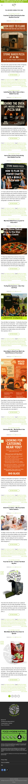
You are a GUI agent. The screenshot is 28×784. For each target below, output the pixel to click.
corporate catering (16, 80)
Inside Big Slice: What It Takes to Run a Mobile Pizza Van (14, 93)
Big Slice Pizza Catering (22, 79)
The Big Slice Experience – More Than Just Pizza (14, 286)
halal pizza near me (4, 82)
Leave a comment (24, 86)
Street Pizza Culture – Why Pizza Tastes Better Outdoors (14, 508)
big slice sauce (3, 80)
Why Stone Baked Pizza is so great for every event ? (14, 221)
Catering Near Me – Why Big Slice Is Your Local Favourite (14, 430)
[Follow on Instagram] (5, 770)
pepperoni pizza (12, 83)
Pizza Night (17, 13)
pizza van (11, 85)
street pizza (10, 86)
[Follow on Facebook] (2, 770)
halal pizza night (11, 82)
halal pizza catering (23, 80)
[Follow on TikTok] (7, 770)
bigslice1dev (18, 97)
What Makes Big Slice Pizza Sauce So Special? (14, 632)
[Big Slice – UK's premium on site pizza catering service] (14, 5)
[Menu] (2, 5)
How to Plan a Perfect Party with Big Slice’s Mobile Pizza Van (14, 156)
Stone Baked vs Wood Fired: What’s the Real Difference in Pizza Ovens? (14, 352)
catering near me (9, 80)
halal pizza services (17, 82)
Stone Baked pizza (22, 85)
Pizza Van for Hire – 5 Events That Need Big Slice (14, 562)
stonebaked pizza (4, 86)
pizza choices (6, 85)
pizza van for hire (16, 85)
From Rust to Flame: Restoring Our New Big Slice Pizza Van (14, 16)
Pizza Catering (11, 13)
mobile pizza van (6, 83)
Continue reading (14, 74)
